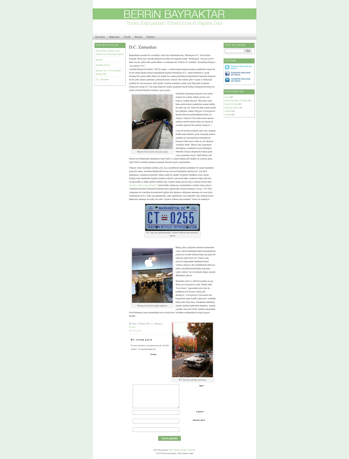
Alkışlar (99, 59)
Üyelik (127, 36)
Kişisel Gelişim (231, 103)
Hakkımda (114, 36)
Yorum (153, 354)
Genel (227, 96)
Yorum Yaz (137, 330)
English (150, 36)
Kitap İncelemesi (232, 107)
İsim (202, 385)
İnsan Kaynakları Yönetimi (236, 100)
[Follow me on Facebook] (239, 75)
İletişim (138, 36)
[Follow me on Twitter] (239, 68)
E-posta (200, 411)
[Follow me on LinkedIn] (239, 81)
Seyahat (132, 327)
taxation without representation (143, 185)
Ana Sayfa (100, 36)
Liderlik (228, 110)
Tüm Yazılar (174, 449)
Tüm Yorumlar (189, 449)
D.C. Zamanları (102, 79)
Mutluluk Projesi (103, 64)
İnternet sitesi (199, 420)
